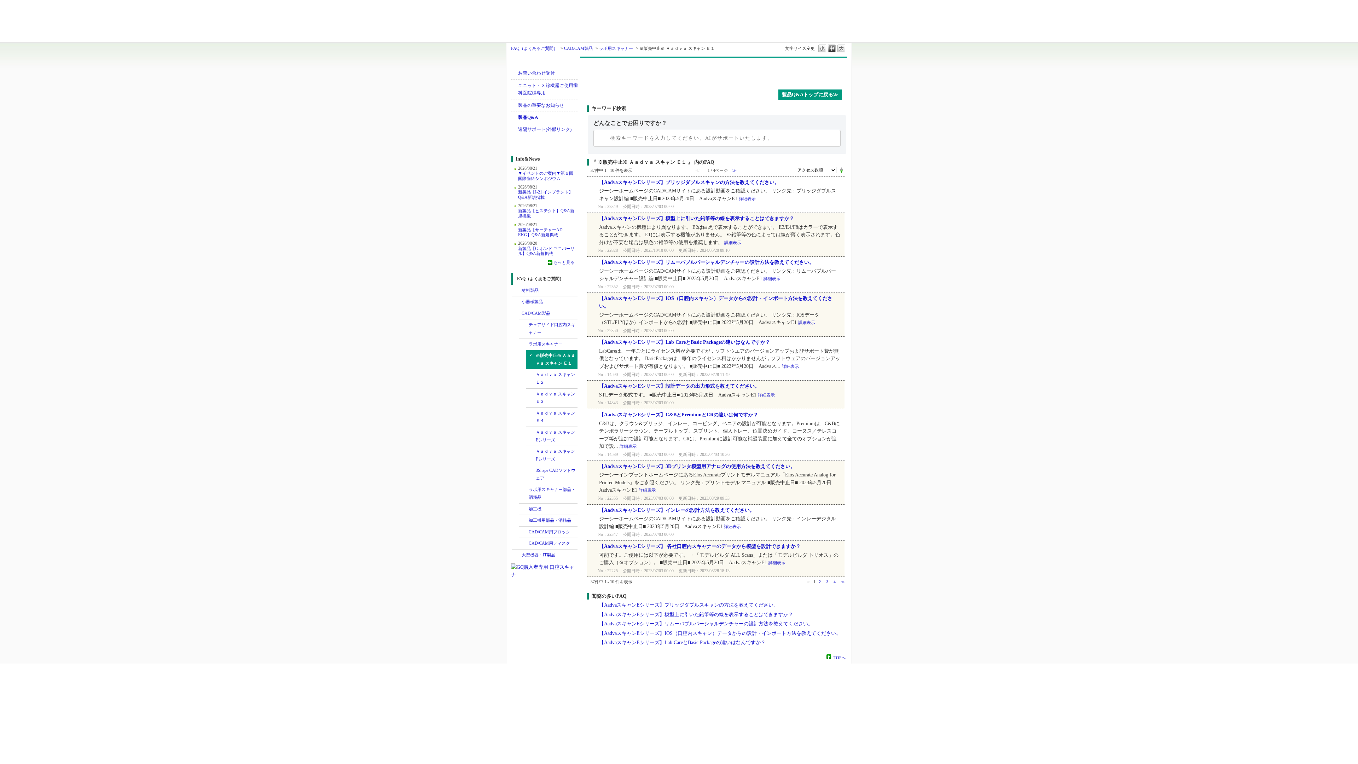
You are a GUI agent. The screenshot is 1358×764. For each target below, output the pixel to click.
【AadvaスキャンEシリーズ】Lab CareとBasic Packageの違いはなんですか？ (684, 342)
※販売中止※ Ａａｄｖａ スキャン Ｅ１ (555, 359)
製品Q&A (528, 117)
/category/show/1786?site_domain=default (516, 291)
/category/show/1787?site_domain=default (516, 314)
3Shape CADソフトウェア (555, 474)
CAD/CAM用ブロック (549, 531)
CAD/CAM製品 (578, 48)
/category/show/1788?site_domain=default (516, 302)
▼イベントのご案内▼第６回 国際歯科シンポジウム (545, 176)
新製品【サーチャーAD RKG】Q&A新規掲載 (540, 232)
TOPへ (840, 657)
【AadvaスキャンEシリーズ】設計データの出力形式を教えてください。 (679, 386)
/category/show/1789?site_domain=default (516, 555)
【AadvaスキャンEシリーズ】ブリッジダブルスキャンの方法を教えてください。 (689, 182)
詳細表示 (747, 199)
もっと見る (564, 262)
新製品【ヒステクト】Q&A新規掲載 (546, 213)
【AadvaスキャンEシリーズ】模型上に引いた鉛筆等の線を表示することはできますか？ (696, 218)
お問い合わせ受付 (536, 73)
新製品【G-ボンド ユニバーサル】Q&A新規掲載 (546, 251)
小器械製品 (532, 301)
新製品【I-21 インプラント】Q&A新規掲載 (545, 194)
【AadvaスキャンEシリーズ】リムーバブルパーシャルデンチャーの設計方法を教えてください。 (706, 262)
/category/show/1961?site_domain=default (524, 521)
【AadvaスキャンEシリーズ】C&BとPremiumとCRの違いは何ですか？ (678, 414)
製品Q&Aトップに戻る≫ (810, 94)
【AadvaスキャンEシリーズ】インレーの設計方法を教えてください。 (677, 510)
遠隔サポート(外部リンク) (544, 129)
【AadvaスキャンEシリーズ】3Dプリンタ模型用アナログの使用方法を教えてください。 (697, 466)
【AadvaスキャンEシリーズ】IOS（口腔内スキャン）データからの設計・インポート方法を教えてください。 (720, 633)
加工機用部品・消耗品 (550, 520)
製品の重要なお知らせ (541, 105)
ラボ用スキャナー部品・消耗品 (552, 493)
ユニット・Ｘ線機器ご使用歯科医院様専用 (548, 89)
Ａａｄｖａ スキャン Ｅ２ (555, 378)
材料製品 (530, 290)
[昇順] (841, 168)
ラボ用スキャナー (616, 48)
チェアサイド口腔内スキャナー (552, 328)
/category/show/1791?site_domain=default (524, 344)
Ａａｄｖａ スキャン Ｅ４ (555, 417)
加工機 (535, 509)
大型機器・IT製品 (538, 554)
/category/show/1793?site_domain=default (524, 532)
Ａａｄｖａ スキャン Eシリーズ (555, 436)
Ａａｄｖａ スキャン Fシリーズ (555, 455)
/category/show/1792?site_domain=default (524, 509)
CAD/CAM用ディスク (549, 543)
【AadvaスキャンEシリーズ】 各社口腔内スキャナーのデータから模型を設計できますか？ (700, 546)
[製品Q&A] (717, 72)
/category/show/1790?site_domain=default (524, 325)
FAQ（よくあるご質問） (534, 48)
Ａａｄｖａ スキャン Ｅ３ (555, 398)
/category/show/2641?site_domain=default (524, 544)
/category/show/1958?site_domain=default (524, 490)
